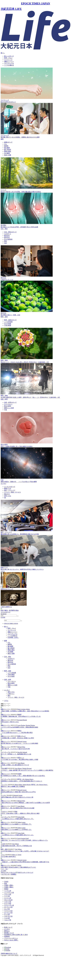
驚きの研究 (7, 406)
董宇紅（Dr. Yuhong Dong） (25, 779)
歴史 (5, 241)
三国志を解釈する (6, 607)
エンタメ (7, 690)
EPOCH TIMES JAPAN (11, 623)
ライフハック (8, 59)
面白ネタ (7, 494)
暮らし (6, 626)
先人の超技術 (8, 239)
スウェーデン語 (9, 905)
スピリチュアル (9, 63)
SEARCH (3, 614)
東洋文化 (7, 235)
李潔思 (19, 774)
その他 (3, 844)
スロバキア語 (8, 916)
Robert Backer (27, 784)
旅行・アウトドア (9, 490)
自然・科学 (7, 679)
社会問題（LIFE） (13, 637)
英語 (5, 883)
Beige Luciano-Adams (23, 709)
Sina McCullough (22, 752)
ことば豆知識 (8, 322)
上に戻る (3, 870)
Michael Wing (21, 747)
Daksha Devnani (27, 768)
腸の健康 (7, 147)
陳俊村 (19, 714)
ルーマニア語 (8, 912)
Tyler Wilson (15, 844)
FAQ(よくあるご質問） (11, 940)
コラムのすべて (5, 612)
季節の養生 (7, 151)
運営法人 (7, 931)
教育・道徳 (4, 360)
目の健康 (7, 153)
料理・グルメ (8, 58)
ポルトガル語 (8, 900)
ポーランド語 (8, 907)
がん (5, 144)
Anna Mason (20, 763)
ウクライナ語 (8, 911)
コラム (6, 700)
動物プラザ (7, 488)
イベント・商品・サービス (12, 492)
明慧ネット (20, 757)
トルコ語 (7, 918)
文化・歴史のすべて (10, 232)
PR (5, 497)
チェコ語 (7, 914)
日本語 (6, 881)
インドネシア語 (9, 892)
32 (6, 869)
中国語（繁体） (9, 887)
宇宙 (5, 409)
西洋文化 (7, 237)
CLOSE (3, 617)
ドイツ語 (7, 896)
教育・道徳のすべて (10, 320)
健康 (5, 640)
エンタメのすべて (9, 486)
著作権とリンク (9, 933)
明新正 (19, 730)
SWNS (19, 865)
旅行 (9, 695)
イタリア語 (7, 901)
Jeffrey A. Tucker (16, 854)
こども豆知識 (12, 672)
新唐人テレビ (21, 736)
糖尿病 (6, 146)
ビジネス (7, 929)
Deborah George (21, 741)
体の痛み (3, 225)
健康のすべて (8, 142)
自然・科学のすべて (10, 402)
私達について (8, 927)
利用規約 (7, 936)
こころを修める (9, 65)
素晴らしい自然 (9, 408)
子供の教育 (7, 325)
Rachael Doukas (30, 725)
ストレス (3, 190)
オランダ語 (7, 903)
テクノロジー (8, 404)
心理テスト (11, 693)
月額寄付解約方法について (9, 953)
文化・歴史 (7, 656)
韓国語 (6, 889)
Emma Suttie (20, 817)
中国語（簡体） (9, 885)
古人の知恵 (7, 323)
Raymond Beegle (22, 720)
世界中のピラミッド (7, 589)
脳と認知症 (7, 149)
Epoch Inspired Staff (23, 838)
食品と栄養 (7, 155)
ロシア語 (7, 909)
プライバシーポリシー (11, 938)
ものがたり (7, 234)
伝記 (5, 243)
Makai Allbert (18, 784)
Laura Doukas (21, 725)
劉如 (16, 811)
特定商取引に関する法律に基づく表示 (16, 934)
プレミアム (4, 784)
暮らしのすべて (9, 56)
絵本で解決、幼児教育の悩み (10, 610)
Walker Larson (21, 822)
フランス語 (7, 894)
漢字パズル (7, 496)
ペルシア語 (7, 920)
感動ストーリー (9, 61)
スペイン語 (7, 898)
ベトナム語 (7, 890)
